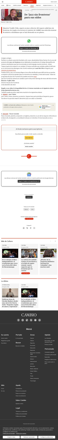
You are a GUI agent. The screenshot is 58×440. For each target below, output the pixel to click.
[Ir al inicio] (29, 2)
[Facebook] (18, 320)
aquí (35, 76)
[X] (31, 320)
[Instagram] (22, 320)
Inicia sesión (29, 146)
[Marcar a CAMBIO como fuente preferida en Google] (44, 107)
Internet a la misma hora (8, 70)
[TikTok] (27, 320)
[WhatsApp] (39, 320)
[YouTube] (35, 320)
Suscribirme (29, 137)
